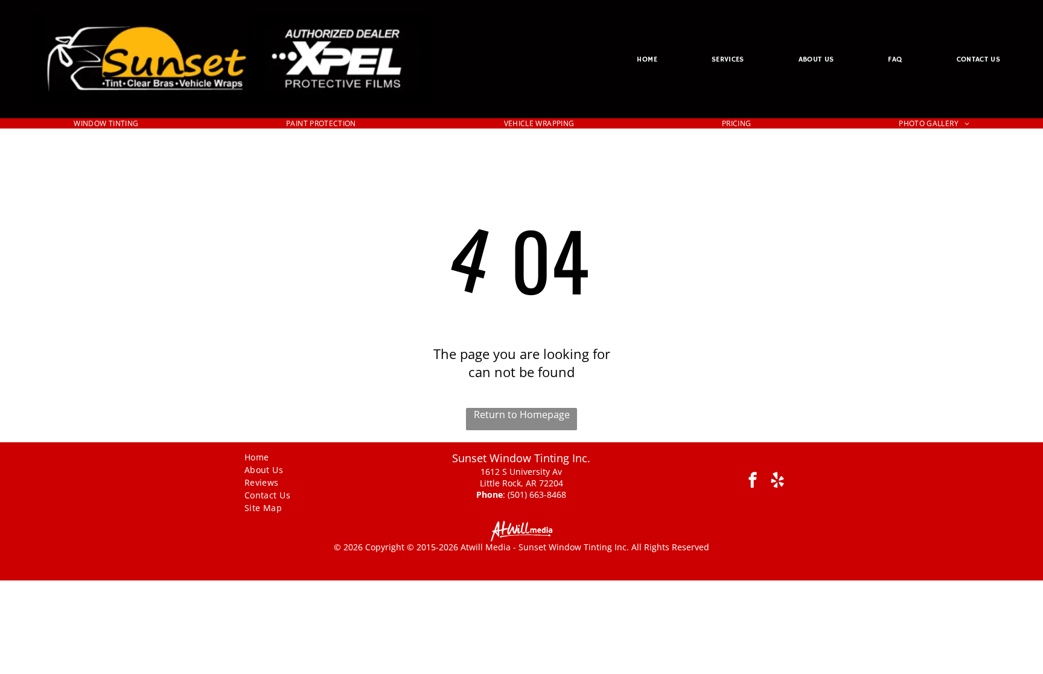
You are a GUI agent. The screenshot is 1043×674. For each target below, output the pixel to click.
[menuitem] (647, 59)
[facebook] (752, 481)
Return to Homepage (522, 414)
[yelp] (777, 481)
